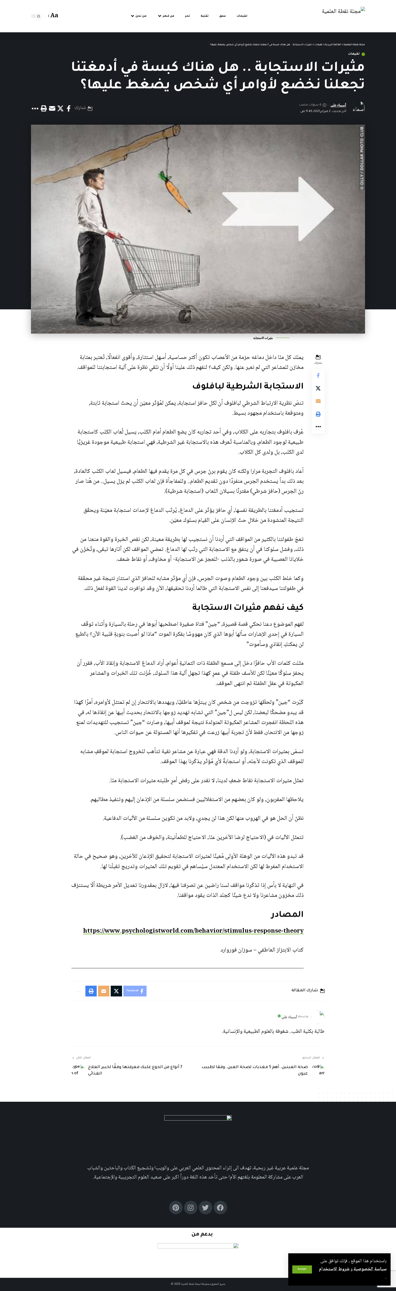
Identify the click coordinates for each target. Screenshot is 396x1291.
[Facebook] (220, 1207)
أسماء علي (338, 105)
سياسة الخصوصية (370, 1269)
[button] (302, 1269)
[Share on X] (60, 108)
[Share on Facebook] (68, 108)
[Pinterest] (176, 1207)
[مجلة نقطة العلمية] (343, 16)
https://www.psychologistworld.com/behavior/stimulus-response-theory (193, 931)
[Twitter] (205, 1207)
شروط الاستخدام (334, 1269)
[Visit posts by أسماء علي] (318, 1017)
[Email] (52, 108)
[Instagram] (190, 1207)
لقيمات (354, 54)
